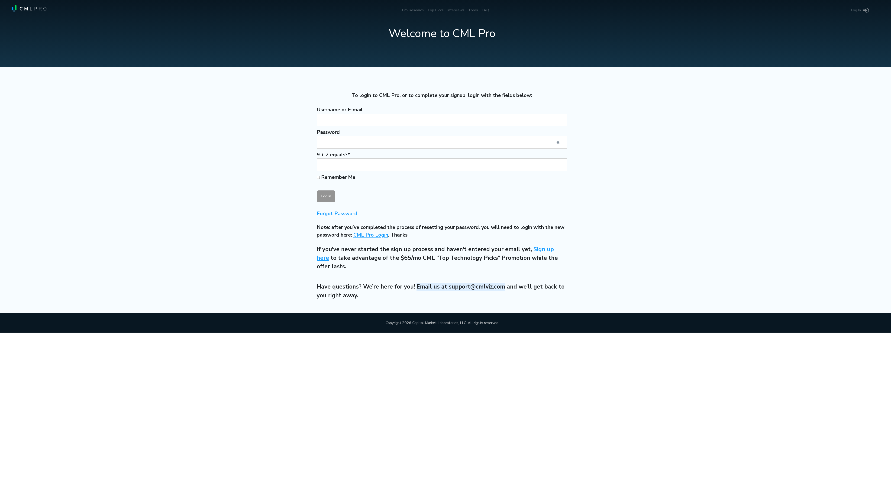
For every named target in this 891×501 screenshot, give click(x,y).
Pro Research (413, 10)
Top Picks (435, 10)
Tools (473, 10)
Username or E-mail (340, 109)
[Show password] (558, 142)
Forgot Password (337, 213)
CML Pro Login (370, 234)
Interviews (456, 10)
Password (328, 132)
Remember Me (337, 177)
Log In (856, 10)
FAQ (485, 10)
